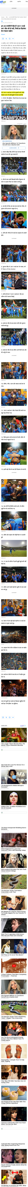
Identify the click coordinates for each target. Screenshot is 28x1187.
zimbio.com (3, 121)
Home (2, 17)
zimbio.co (3, 583)
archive (2, 644)
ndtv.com (3, 176)
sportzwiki (3, 407)
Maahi (3, 34)
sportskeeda (3, 290)
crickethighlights (4, 697)
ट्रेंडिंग (11, 1)
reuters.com (3, 73)
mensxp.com (3, 263)
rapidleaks (3, 346)
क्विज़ (27, 1)
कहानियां (19, 1)
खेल (7, 17)
